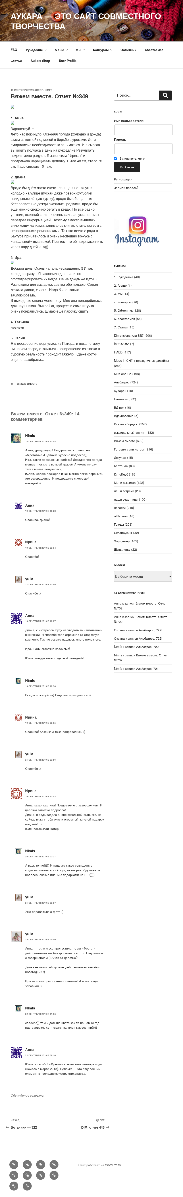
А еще (59, 49)
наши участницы (126, 499)
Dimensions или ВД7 (128, 335)
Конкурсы (101, 49)
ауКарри (120, 390)
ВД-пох (119, 407)
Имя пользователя (128, 120)
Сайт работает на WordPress (99, 1165)
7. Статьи (121, 327)
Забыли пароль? (126, 187)
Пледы (119, 524)
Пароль (120, 139)
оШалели (121, 516)
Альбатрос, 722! (150, 630)
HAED (118, 352)
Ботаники (121, 399)
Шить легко (122, 549)
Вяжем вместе (27, 383)
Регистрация (123, 179)
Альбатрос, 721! (148, 668)
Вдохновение (123, 415)
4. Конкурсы (122, 302)
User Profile (68, 60)
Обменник (128, 49)
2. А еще (120, 285)
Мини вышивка (125, 482)
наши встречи (124, 491)
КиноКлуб (121, 474)
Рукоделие (34, 49)
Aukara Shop (40, 60)
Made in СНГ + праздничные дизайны (141, 360)
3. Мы (118, 293)
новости (120, 507)
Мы (78, 49)
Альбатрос (121, 382)
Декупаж (120, 457)
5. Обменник (123, 310)
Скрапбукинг (123, 532)
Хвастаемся (154, 49)
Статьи (16, 60)
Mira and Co (122, 374)
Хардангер (122, 541)
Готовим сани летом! (129, 449)
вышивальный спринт (130, 432)
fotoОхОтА (121, 343)
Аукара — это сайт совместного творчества (86, 21)
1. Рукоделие (123, 277)
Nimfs (48, 90)
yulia (29, 578)
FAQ (14, 49)
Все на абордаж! (126, 424)
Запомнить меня (132, 158)
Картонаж (121, 465)
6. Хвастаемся (124, 318)
